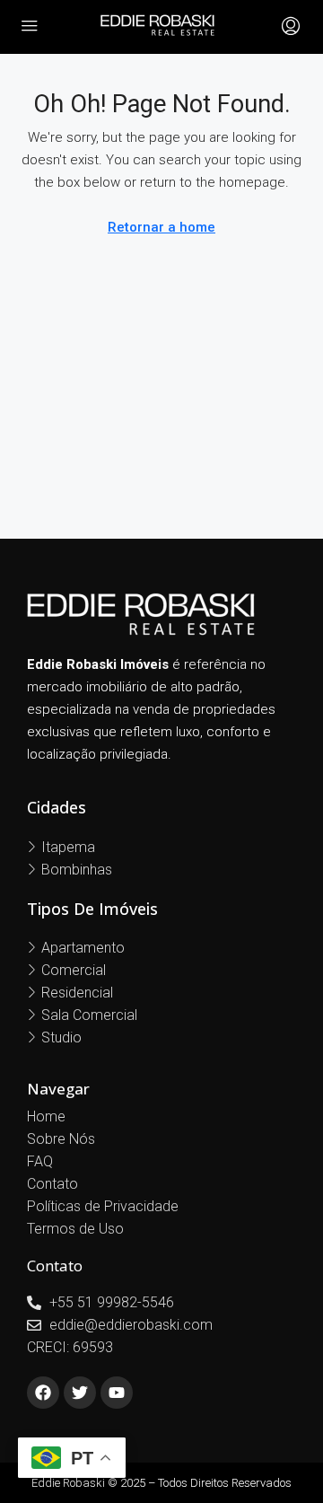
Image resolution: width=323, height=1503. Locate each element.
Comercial (73, 970)
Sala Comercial (89, 1015)
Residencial (77, 992)
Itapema (68, 847)
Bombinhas (76, 869)
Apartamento (83, 947)
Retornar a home (161, 227)
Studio (61, 1037)
